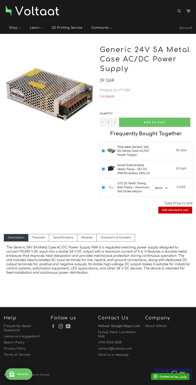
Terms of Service (17, 354)
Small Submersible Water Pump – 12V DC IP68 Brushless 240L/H (133, 169)
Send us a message (113, 354)
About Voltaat (156, 326)
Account (185, 28)
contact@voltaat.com (115, 348)
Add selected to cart (175, 210)
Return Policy (14, 342)
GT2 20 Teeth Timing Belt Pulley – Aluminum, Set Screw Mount (133, 187)
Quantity (106, 113)
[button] (170, 376)
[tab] (16, 237)
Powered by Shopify (37, 375)
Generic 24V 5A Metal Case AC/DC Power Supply (133, 151)
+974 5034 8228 (110, 342)
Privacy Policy (15, 348)
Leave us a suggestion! (22, 336)
